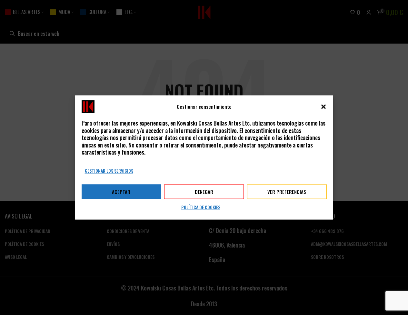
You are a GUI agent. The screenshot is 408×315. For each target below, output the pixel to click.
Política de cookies (200, 207)
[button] (323, 106)
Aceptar (121, 191)
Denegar (204, 191)
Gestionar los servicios (109, 170)
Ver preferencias (286, 191)
